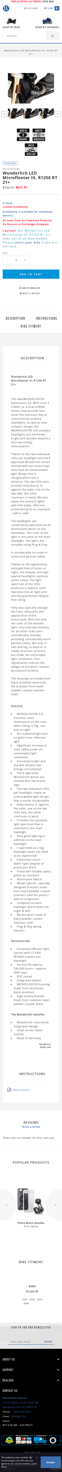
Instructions (21, 1090)
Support (8, 1370)
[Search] (52, 35)
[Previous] (4, 114)
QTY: (5, 253)
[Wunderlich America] (6, 8)
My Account (31, 8)
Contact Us (18, 1416)
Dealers (8, 1380)
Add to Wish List (31, 288)
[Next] (58, 114)
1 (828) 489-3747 (21, 1411)
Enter (48, 1341)
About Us (9, 1359)
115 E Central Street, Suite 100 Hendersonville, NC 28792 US (21, 1402)
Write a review (31, 1126)
